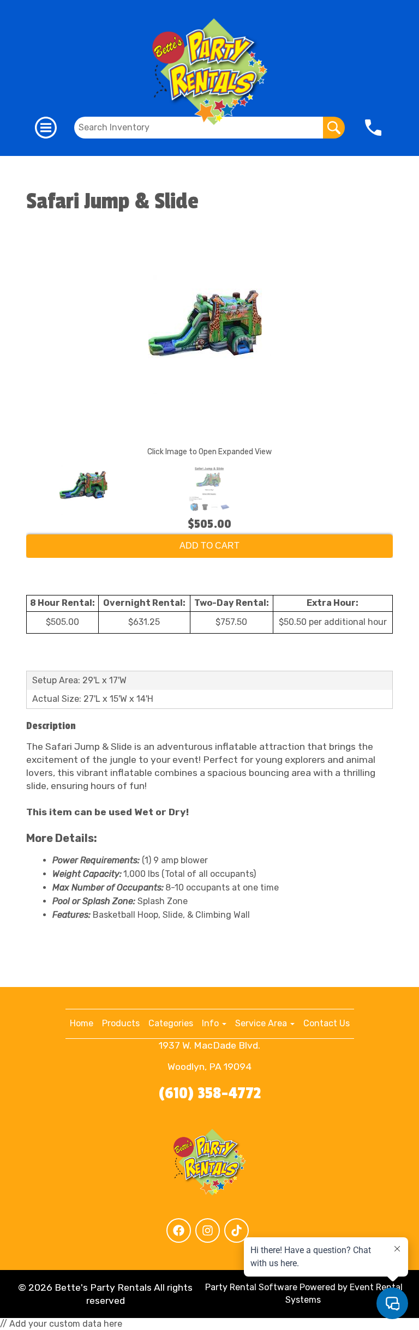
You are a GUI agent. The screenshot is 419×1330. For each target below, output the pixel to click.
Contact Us (326, 1023)
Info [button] (211, 1023)
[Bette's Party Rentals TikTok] (236, 1230)
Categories (170, 1023)
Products (121, 1023)
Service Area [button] (262, 1023)
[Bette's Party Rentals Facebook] (178, 1230)
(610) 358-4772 (210, 1093)
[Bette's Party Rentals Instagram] (207, 1230)
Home (81, 1023)
